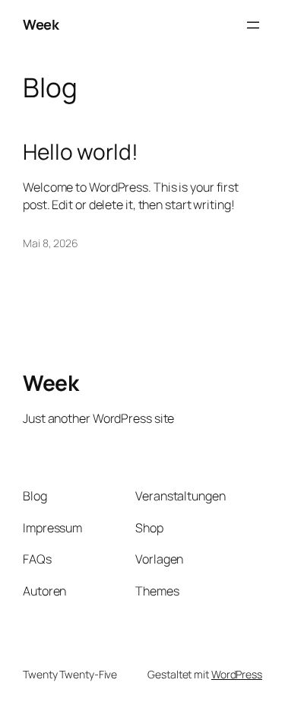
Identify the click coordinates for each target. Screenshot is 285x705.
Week (41, 24)
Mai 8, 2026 (50, 243)
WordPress (236, 674)
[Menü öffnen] (253, 25)
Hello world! (80, 152)
